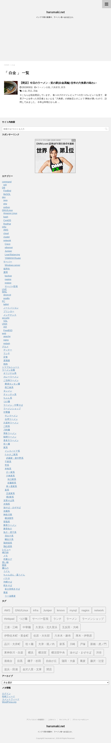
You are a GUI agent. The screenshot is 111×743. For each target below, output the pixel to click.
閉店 (30, 91)
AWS (5, 230)
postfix (6, 298)
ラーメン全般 (43, 87)
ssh (5, 185)
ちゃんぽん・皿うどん (14, 575)
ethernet (9, 247)
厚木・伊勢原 (84, 635)
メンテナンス (9, 315)
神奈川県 (7, 514)
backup (8, 276)
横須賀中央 (58, 652)
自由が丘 (51, 660)
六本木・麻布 (63, 635)
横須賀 (42, 652)
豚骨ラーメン (9, 525)
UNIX (4, 324)
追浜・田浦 (11, 669)
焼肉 (5, 364)
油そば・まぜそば (12, 507)
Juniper (8, 251)
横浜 (30, 652)
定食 (5, 357)
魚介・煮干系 (9, 532)
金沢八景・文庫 (32, 669)
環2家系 (10, 497)
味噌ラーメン (9, 437)
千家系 (8, 461)
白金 (24, 91)
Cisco (7, 244)
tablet (6, 304)
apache (7, 336)
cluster (6, 237)
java (5, 200)
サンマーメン (11, 416)
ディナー (7, 350)
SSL (5, 321)
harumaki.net (55, 12)
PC (3, 301)
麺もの (5, 568)
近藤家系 (11, 483)
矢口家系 (11, 479)
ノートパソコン (11, 308)
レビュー (6, 549)
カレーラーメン (11, 377)
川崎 (72, 644)
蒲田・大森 (68, 660)
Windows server (12, 265)
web (4, 333)
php (5, 204)
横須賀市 (9, 518)
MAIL (4, 292)
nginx (6, 340)
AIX (5, 327)
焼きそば (7, 585)
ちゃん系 (7, 398)
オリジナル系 (9, 373)
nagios (8, 279)
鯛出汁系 (9, 539)
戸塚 (82, 644)
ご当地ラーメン (11, 380)
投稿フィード (8, 696)
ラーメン (71, 618)
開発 (4, 565)
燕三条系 (9, 387)
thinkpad (9, 618)
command (7, 182)
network (7, 240)
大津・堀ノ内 (46, 644)
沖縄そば (7, 582)
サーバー (7, 262)
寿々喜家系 (11, 486)
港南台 (8, 660)
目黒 (20, 660)
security (5, 318)
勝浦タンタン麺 (12, 384)
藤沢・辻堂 (97, 660)
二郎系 (6, 426)
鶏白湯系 (7, 546)
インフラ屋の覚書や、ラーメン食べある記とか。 (55, 732)
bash (5, 217)
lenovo (61, 610)
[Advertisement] (55, 41)
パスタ (6, 578)
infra (4, 227)
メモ (5, 555)
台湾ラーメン (11, 419)
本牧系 (8, 469)
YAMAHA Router (13, 258)
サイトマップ (64, 720)
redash (6, 343)
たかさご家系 (11, 454)
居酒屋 (6, 360)
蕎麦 (5, 592)
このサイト (52, 720)
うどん (6, 571)
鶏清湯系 (7, 543)
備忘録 (5, 552)
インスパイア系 (12, 451)
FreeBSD (7, 330)
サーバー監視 (11, 286)
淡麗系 (6, 511)
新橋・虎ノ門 (98, 644)
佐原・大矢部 (41, 635)
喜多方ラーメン (11, 440)
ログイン (6, 693)
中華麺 (6, 412)
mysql (73, 610)
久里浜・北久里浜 (46, 627)
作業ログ (7, 559)
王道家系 (10, 493)
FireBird (7, 191)
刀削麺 (6, 430)
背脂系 (6, 522)
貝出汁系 (9, 536)
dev (4, 197)
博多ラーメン (9, 433)
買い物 (5, 562)
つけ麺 (6, 401)
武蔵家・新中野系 (14, 458)
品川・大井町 (12, 644)
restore (8, 283)
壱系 (7, 465)
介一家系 (10, 472)
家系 (63, 87)
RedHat (7, 224)
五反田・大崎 (70, 627)
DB (3, 188)
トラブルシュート (10, 367)
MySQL (7, 194)
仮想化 (6, 269)
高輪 (35, 91)
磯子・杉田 (34, 660)
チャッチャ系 (9, 394)
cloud (6, 233)
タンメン (7, 391)
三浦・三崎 (11, 627)
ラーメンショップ (12, 408)
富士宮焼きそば (12, 589)
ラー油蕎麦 (10, 596)
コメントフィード (10, 699)
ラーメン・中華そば (13, 405)
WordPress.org (9, 702)
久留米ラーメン (11, 423)
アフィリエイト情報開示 (35, 720)
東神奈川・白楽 (13, 652)
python (6, 207)
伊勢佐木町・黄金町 (16, 635)
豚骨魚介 (7, 529)
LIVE (4, 289)
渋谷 (99, 652)
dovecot (7, 295)
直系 (7, 490)
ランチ (6, 353)
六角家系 (55, 87)
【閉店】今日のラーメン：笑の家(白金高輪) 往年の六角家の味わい (58, 82)
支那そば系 (8, 500)
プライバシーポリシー (80, 720)
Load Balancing (12, 254)
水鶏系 (6, 504)
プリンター (8, 311)
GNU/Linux (7, 210)
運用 (5, 272)
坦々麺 (6, 444)
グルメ (5, 346)
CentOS (7, 220)
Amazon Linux (10, 213)
